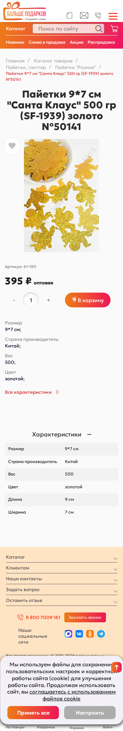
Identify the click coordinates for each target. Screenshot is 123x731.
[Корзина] (114, 29)
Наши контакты (24, 579)
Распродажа (101, 42)
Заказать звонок (85, 617)
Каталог (15, 29)
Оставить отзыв (24, 600)
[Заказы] (69, 15)
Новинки (15, 42)
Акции (76, 42)
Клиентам (17, 568)
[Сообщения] (84, 17)
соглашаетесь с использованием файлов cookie (73, 695)
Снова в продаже (47, 42)
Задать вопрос (23, 589)
